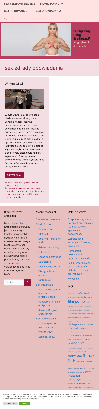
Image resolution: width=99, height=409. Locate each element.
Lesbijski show (46, 336)
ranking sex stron (80, 348)
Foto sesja (44, 252)
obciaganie (74, 324)
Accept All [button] (24, 403)
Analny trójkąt (46, 229)
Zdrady (15, 185)
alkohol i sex (73, 293)
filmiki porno (87, 297)
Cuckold (43, 233)
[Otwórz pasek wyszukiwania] (5, 18)
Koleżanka (74, 278)
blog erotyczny (19, 223)
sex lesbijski (83, 365)
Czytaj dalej (14, 174)
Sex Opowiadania (48, 10)
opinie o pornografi (87, 325)
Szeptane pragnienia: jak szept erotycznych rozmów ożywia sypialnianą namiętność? (80, 226)
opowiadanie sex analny (78, 335)
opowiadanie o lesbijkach (75, 332)
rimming (89, 348)
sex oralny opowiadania (28, 191)
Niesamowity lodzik (49, 266)
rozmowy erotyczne (74, 352)
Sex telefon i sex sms (19, 3)
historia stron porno (81, 306)
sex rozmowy (86, 368)
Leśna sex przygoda (49, 256)
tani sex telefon (88, 387)
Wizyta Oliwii (14, 84)
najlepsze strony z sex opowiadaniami (79, 317)
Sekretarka (44, 261)
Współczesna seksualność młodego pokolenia (80, 242)
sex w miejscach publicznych (79, 375)
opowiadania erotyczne (18, 188)
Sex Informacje (15, 10)
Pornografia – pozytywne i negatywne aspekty (79, 254)
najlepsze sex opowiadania (86, 313)
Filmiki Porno (50, 3)
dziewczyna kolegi (49, 247)
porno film (76, 343)
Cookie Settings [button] (10, 403)
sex (82, 352)
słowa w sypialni (78, 387)
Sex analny (13, 182)
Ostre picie (44, 279)
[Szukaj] (27, 282)
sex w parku (81, 383)
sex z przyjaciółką (25, 194)
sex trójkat (80, 372)
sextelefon (73, 372)
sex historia (80, 361)
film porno (76, 301)
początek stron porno (83, 339)
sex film (82, 356)
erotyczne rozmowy (74, 297)
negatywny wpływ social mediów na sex (80, 321)
